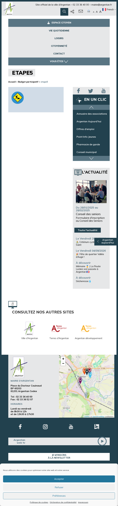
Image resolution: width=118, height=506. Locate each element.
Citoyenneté (59, 45)
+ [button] (63, 359)
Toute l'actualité (87, 230)
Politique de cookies (39, 502)
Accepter (59, 478)
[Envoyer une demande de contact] (80, 12)
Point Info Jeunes (86, 136)
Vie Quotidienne (59, 30)
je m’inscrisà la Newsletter (59, 456)
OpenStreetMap (98, 416)
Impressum (83, 502)
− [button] (63, 363)
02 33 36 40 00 (81, 4)
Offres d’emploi (85, 129)
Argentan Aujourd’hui (89, 121)
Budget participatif (28, 82)
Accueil (12, 82)
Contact (59, 53)
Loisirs (59, 38)
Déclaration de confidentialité (63, 502)
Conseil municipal (87, 152)
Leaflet (86, 416)
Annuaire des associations (92, 113)
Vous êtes (56, 61)
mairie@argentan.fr (101, 4)
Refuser (59, 487)
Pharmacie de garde (88, 144)
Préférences (59, 495)
